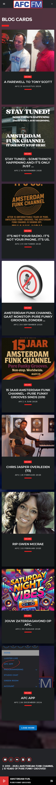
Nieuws (28, 77)
